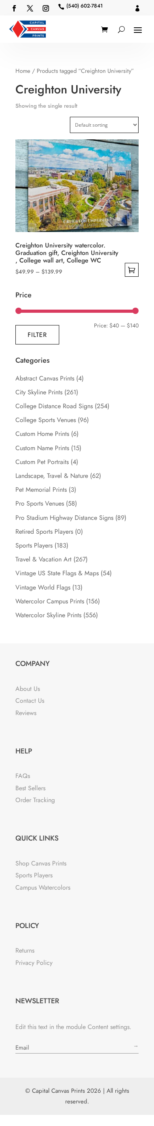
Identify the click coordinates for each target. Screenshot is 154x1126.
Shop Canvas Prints (40, 863)
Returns (24, 950)
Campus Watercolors (42, 887)
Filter (37, 334)
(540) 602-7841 (84, 6)
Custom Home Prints (42, 433)
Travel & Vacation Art (43, 559)
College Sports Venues (45, 419)
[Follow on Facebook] (14, 8)
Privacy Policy (34, 962)
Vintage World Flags (42, 587)
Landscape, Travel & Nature (51, 475)
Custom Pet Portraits (42, 461)
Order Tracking (35, 800)
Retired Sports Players (44, 531)
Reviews (25, 712)
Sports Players (34, 545)
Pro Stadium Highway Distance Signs (64, 517)
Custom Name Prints (42, 448)
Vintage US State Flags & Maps (57, 573)
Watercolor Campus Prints (49, 601)
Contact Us (29, 700)
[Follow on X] (30, 8)
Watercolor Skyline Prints (48, 615)
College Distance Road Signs (54, 406)
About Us (27, 688)
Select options (132, 270)
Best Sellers (30, 788)
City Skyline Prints (38, 392)
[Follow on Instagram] (45, 8)
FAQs (22, 775)
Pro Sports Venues (39, 503)
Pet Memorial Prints (41, 489)
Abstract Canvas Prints (44, 378)
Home (22, 71)
